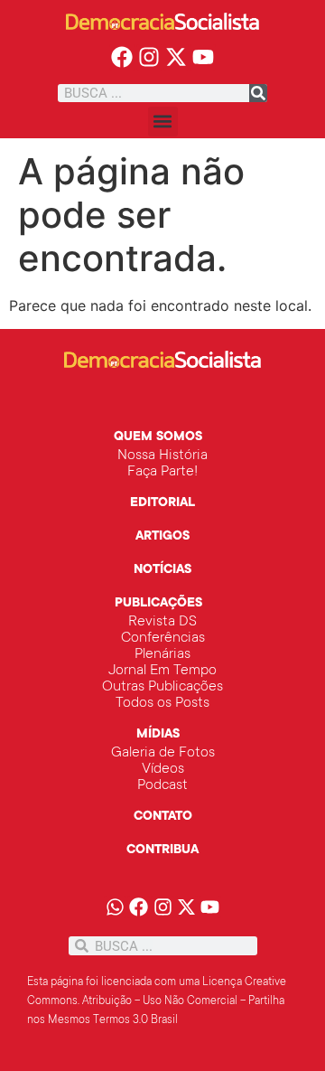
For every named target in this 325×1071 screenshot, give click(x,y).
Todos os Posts (162, 703)
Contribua (162, 850)
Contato (163, 817)
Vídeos (163, 769)
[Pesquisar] (258, 93)
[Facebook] (122, 57)
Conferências (163, 638)
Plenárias (162, 654)
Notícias (162, 570)
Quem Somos (158, 437)
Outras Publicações (162, 687)
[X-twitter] (176, 57)
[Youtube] (203, 57)
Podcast (162, 785)
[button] (163, 121)
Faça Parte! (162, 472)
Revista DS (162, 622)
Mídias (158, 735)
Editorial (162, 503)
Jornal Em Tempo (162, 670)
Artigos (162, 537)
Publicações (158, 604)
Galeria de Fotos (163, 753)
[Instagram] (149, 57)
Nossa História (162, 455)
